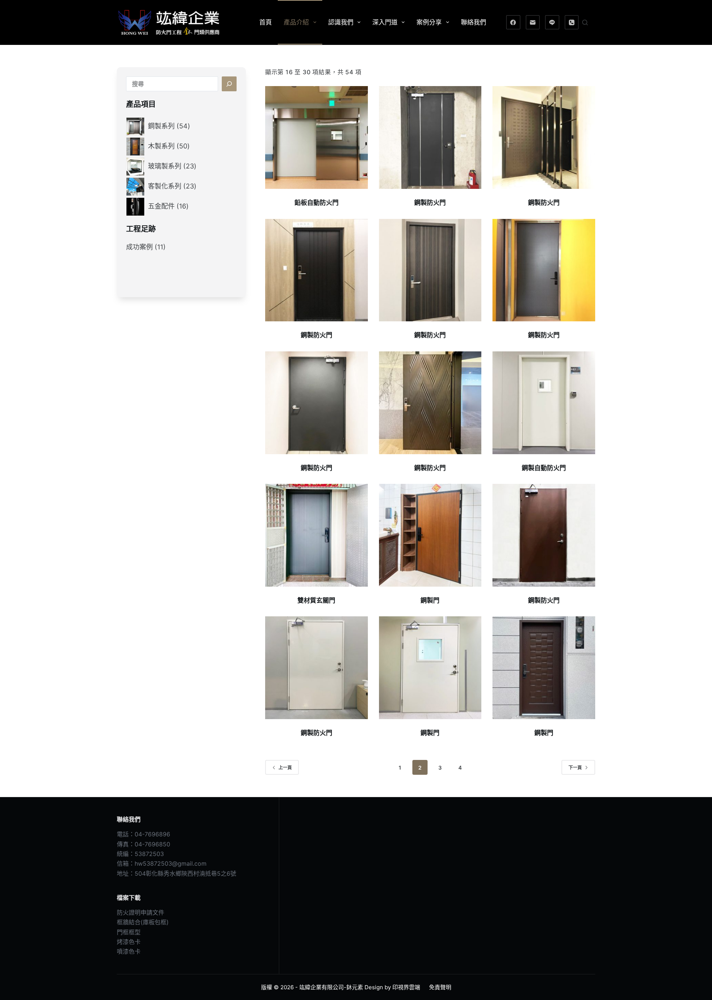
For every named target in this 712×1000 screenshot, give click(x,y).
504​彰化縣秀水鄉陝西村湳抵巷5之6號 (185, 873)
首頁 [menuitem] (265, 22)
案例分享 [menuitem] (429, 22)
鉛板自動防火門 (316, 203)
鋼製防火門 (430, 203)
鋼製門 (430, 600)
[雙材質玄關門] (316, 535)
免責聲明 (440, 987)
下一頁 (575, 767)
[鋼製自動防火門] (543, 402)
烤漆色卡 (129, 941)
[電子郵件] (533, 22)
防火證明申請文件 (140, 912)
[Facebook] (513, 22)
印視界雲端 (406, 987)
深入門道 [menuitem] (385, 22)
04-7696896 (152, 834)
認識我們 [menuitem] (340, 22)
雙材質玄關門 (316, 600)
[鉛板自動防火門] (316, 137)
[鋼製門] (430, 535)
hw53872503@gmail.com (171, 863)
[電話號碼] (572, 22)
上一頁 (285, 767)
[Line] (552, 22)
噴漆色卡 (129, 951)
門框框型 (129, 932)
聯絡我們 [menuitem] (473, 22)
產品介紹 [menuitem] (296, 22)
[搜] (229, 83)
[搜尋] (585, 22)
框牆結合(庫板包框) (143, 922)
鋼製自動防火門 (544, 468)
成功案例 (139, 247)
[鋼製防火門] (430, 137)
